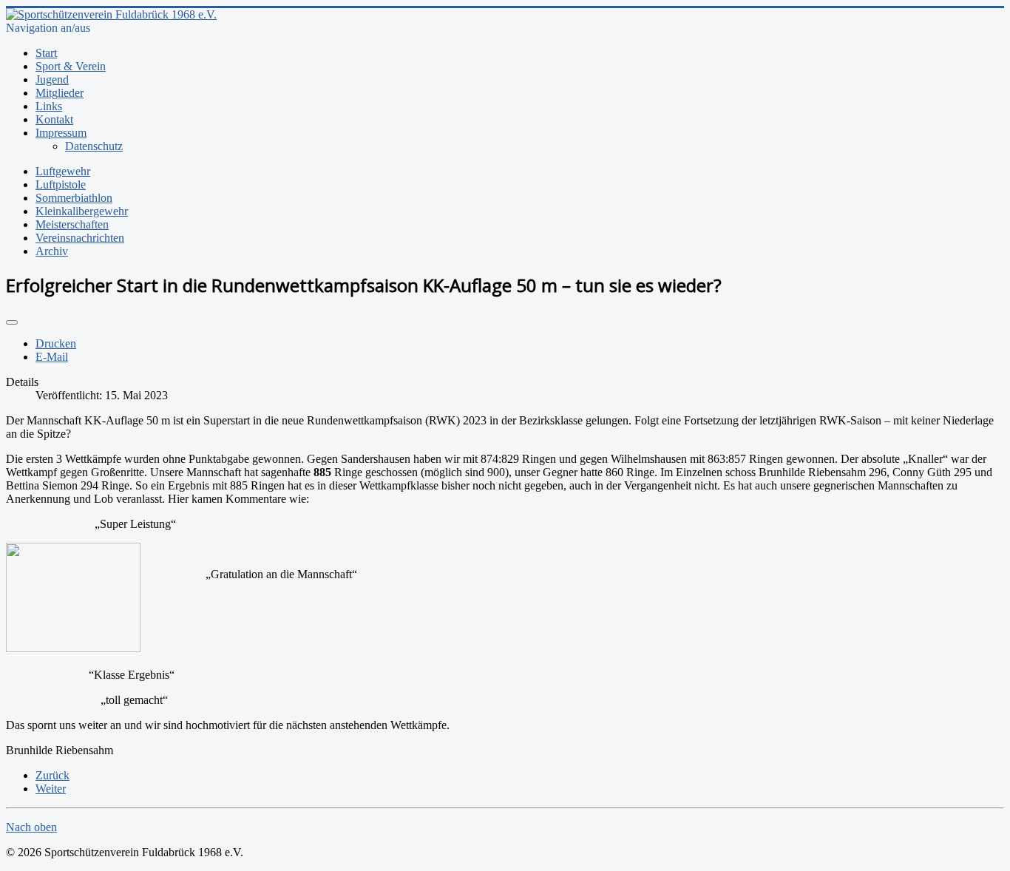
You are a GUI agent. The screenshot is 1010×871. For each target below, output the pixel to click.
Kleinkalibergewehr (81, 211)
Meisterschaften (72, 224)
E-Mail (51, 356)
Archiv (51, 251)
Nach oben (31, 827)
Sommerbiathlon (73, 198)
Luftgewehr (62, 171)
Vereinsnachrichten (79, 237)
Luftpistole (60, 184)
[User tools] (12, 322)
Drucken (55, 343)
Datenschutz (94, 146)
